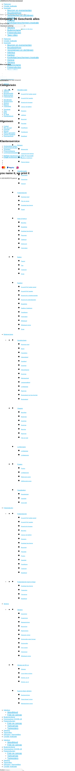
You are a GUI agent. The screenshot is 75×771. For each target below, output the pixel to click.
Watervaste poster (26, 477)
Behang (19, 145)
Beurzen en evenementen (19, 10)
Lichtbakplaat (24, 386)
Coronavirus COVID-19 (13, 719)
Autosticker (24, 614)
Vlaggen (20, 408)
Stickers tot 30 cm (23, 665)
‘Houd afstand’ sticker (27, 699)
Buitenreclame (8, 334)
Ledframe (23, 115)
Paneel (23, 209)
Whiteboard (24, 321)
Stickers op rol (25, 682)
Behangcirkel (24, 149)
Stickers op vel (25, 677)
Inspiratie (7, 8)
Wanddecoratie (22, 90)
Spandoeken (21, 490)
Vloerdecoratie (22, 171)
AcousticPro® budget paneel (28, 94)
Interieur (7, 710)
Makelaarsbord (25, 378)
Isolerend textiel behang (27, 153)
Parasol (23, 261)
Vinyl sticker (24, 647)
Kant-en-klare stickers (24, 691)
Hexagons (23, 111)
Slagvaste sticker (25, 635)
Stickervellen (24, 643)
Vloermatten (24, 175)
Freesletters (24, 353)
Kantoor (19, 283)
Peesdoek (23, 123)
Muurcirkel (24, 119)
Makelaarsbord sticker (27, 703)
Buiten (19, 257)
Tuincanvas (24, 594)
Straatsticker (24, 618)
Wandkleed (24, 136)
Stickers (6, 604)
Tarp (22, 265)
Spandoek (23, 498)
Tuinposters (24, 590)
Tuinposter (24, 269)
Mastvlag (23, 429)
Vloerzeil (23, 183)
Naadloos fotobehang (26, 158)
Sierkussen (24, 244)
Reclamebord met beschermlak (29, 395)
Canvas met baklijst (26, 106)
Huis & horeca (22, 218)
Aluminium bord (25, 197)
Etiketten (23, 669)
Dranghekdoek (25, 494)
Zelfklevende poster (26, 481)
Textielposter (24, 132)
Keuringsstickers (25, 695)
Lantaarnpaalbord (25, 382)
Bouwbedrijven (14, 13)
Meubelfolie (24, 227)
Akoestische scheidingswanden (29, 295)
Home (2, 14)
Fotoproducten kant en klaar (26, 582)
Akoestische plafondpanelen (28, 299)
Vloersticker (24, 179)
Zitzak (22, 274)
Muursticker (24, 626)
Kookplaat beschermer (27, 205)
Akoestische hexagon (26, 102)
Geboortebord (24, 357)
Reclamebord (24, 399)
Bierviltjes (23, 222)
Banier (22, 348)
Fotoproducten (22, 193)
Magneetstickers (25, 622)
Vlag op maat (24, 438)
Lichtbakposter (25, 455)
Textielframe (24, 127)
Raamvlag (23, 391)
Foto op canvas (25, 201)
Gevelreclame (21, 340)
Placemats (24, 235)
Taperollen (8, 732)
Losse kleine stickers (26, 673)
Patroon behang (25, 162)
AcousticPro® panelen (27, 98)
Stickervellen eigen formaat (28, 639)
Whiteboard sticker (26, 325)
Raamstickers (24, 630)
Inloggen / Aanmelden (12, 735)
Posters (19, 464)
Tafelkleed (23, 239)
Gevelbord (23, 361)
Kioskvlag (23, 374)
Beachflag (23, 412)
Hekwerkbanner (25, 370)
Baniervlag (24, 416)
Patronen (7, 4)
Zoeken (2, 770)
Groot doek (24, 502)
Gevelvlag (23, 365)
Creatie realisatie (10, 6)
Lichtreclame (21, 447)
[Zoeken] (23, 770)
